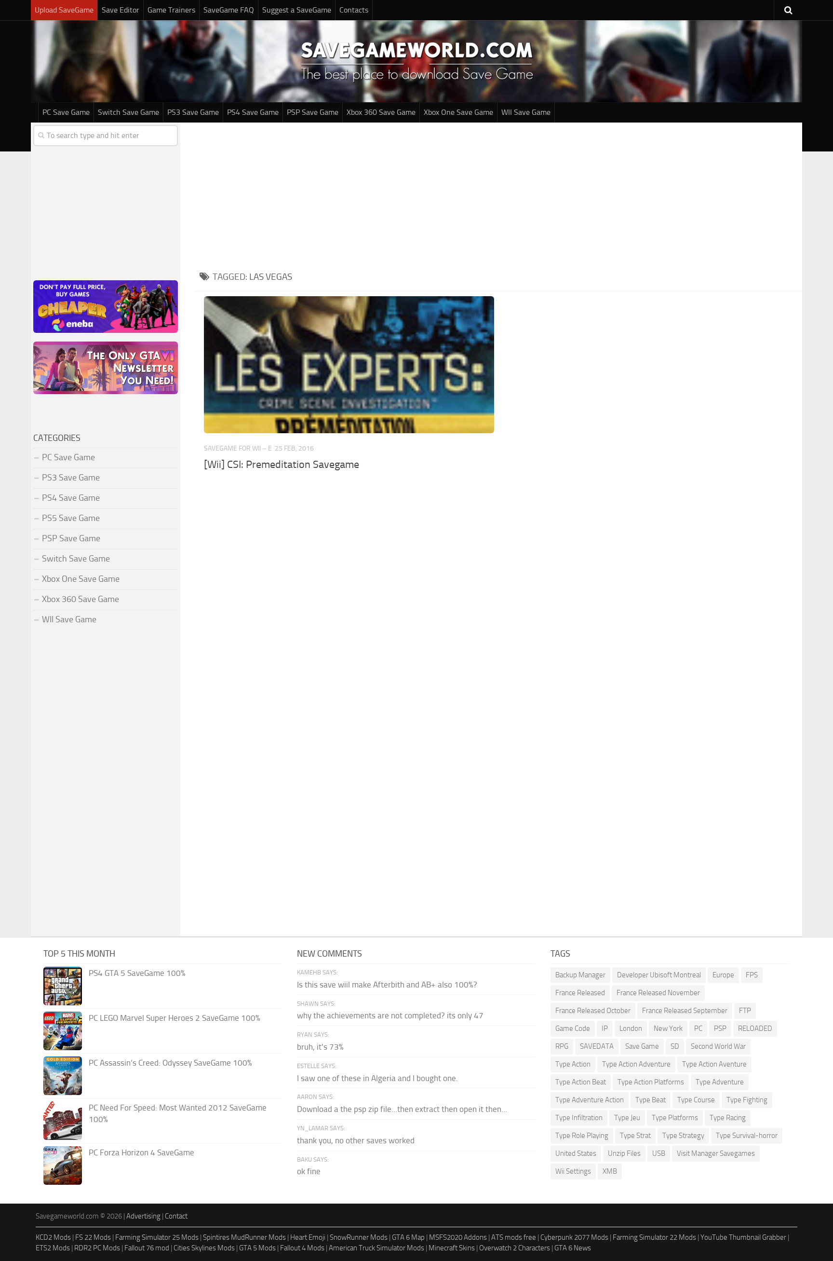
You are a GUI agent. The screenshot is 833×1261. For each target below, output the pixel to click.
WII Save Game (526, 112)
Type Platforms (675, 1117)
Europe (723, 975)
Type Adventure (720, 1082)
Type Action (573, 1064)
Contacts (353, 9)
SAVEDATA (597, 1046)
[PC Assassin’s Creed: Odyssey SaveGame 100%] (62, 1075)
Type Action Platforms (651, 1082)
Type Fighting (746, 1100)
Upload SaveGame (64, 9)
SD (675, 1046)
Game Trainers (171, 9)
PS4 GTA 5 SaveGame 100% (137, 973)
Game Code (572, 1028)
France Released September (684, 1010)
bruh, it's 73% (320, 1047)
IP (605, 1028)
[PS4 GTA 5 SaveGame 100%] (62, 986)
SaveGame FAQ (228, 9)
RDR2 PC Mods (97, 1248)
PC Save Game (66, 112)
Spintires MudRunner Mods (244, 1237)
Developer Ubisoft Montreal (659, 975)
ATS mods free (513, 1237)
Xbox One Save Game (458, 112)
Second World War (718, 1046)
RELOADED (755, 1028)
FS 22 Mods (93, 1237)
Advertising (143, 1216)
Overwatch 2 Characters (514, 1248)
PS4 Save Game (253, 112)
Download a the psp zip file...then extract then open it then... (402, 1109)
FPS (752, 975)
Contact (176, 1216)
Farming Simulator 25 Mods (157, 1237)
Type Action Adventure (636, 1064)
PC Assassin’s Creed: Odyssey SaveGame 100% (170, 1063)
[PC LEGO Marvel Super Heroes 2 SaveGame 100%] (62, 1031)
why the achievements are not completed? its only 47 (390, 1015)
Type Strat (635, 1135)
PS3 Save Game (193, 112)
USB (658, 1153)
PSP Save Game (312, 112)
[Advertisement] (498, 194)
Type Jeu (627, 1117)
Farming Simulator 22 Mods (654, 1237)
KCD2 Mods (53, 1237)
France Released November (658, 992)
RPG (561, 1046)
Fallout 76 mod (146, 1248)
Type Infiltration (579, 1117)
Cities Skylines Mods (204, 1248)
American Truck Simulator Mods (376, 1248)
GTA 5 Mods (257, 1248)
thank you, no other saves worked (356, 1140)
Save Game (642, 1046)
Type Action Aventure (714, 1064)
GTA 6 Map (408, 1237)
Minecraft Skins (452, 1248)
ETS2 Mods (53, 1248)
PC (698, 1028)
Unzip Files (624, 1153)
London (630, 1028)
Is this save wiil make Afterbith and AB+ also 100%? (387, 984)
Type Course (696, 1100)
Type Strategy (683, 1135)
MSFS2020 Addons (458, 1237)
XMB (610, 1171)
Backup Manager (580, 975)
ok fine (309, 1171)
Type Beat (650, 1100)
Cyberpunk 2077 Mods (574, 1237)
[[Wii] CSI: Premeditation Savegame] (349, 364)
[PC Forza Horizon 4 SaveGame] (62, 1165)
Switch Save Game (128, 112)
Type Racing (728, 1117)
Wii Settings (573, 1171)
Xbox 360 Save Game (381, 112)
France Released (580, 992)
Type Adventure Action (589, 1100)
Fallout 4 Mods (302, 1248)
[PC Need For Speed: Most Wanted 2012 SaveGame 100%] (62, 1120)
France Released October (593, 1010)
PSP (720, 1028)
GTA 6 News (572, 1248)
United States (575, 1153)
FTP (745, 1010)
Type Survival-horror (747, 1135)
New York (668, 1028)
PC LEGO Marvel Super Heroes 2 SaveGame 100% (174, 1018)
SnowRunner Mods (359, 1237)
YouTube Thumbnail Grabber (743, 1237)
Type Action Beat (580, 1082)
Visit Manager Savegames (716, 1153)
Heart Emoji (307, 1237)
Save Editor (120, 9)
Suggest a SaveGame (296, 9)
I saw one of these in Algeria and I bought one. (377, 1078)
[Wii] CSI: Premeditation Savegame (281, 464)
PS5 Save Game (71, 518)
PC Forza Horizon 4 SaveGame (141, 1152)
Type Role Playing (581, 1135)
